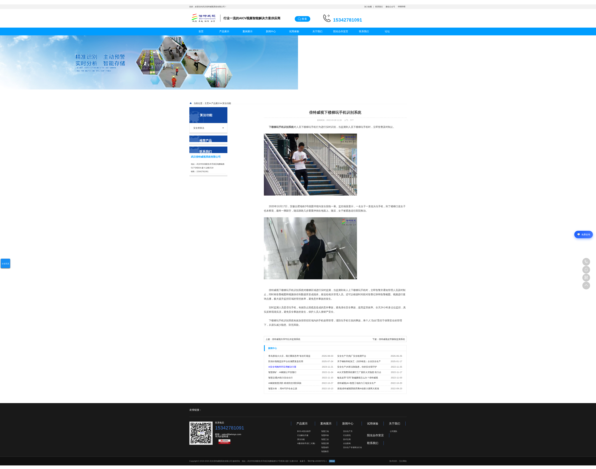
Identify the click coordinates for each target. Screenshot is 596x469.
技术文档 (347, 439)
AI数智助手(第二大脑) (306, 443)
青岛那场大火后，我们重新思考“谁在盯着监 (289, 356)
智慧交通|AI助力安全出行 (280, 377)
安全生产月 (347, 431)
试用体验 (294, 31)
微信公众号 (390, 7)
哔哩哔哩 (401, 7)
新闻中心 (271, 31)
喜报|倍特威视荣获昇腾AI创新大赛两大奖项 (358, 388)
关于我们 (317, 31)
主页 (207, 103)
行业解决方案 (302, 435)
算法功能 (226, 103)
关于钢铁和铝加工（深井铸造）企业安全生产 (359, 361)
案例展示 (248, 31)
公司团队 (393, 431)
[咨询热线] (586, 262)
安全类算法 (198, 128)
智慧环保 (325, 435)
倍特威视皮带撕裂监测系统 (392, 339)
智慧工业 (325, 439)
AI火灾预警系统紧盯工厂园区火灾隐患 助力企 (359, 372)
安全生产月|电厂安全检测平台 (351, 356)
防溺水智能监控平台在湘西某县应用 (285, 361)
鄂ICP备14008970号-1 (317, 461)
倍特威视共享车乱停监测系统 (286, 339)
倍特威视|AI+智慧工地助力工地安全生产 (356, 383)
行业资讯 (347, 435)
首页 (201, 31)
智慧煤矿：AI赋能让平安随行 (282, 372)
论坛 (387, 31)
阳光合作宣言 (340, 31)
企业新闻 (347, 443)
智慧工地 (325, 431)
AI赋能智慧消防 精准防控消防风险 (284, 383)
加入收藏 (368, 7)
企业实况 (5, 264)
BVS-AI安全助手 (304, 431)
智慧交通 (325, 443)
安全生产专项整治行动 (352, 447)
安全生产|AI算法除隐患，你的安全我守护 (357, 367)
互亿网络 (403, 461)
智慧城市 (325, 447)
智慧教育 (325, 451)
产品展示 (224, 31)
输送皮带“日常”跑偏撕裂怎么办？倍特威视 (357, 377)
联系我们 (379, 7)
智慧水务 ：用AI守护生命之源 (282, 388)
